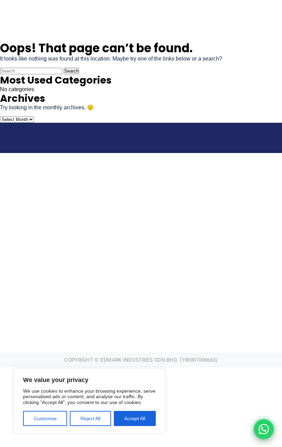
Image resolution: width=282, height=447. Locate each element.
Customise (45, 418)
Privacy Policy (210, 297)
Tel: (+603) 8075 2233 (72, 286)
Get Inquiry (269, 5)
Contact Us (210, 286)
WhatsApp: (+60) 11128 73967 (72, 307)
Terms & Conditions (210, 307)
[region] (89, 401)
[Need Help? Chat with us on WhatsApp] (263, 429)
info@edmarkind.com (47, 8)
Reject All (90, 418)
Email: (72, 297)
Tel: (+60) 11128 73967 (126, 8)
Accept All (134, 418)
